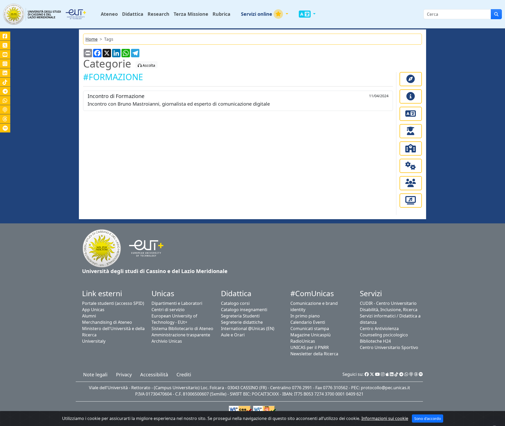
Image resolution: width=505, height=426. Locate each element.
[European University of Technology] (82, 14)
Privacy (124, 374)
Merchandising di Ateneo (107, 322)
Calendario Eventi (307, 322)
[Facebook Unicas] (367, 374)
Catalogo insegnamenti (244, 309)
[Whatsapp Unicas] (406, 374)
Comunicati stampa (309, 328)
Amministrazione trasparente (181, 335)
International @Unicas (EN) (247, 328)
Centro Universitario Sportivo (389, 347)
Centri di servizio (168, 309)
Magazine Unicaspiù (310, 335)
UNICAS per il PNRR (309, 347)
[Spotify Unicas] (421, 374)
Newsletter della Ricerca (314, 354)
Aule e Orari (233, 335)
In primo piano (305, 316)
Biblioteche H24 (375, 341)
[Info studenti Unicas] (411, 96)
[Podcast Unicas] (411, 374)
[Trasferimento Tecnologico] (411, 166)
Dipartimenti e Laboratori (177, 303)
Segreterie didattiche (242, 322)
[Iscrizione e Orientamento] (411, 79)
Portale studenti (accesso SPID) (113, 303)
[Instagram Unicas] (383, 374)
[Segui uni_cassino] (5, 45)
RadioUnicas (302, 341)
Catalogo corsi (235, 303)
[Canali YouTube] (5, 54)
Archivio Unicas (167, 341)
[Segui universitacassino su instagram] (5, 63)
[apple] (387, 374)
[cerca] (496, 14)
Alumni (89, 316)
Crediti (183, 374)
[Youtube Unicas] (377, 374)
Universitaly (93, 341)
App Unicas (93, 309)
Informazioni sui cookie (384, 418)
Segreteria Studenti (240, 316)
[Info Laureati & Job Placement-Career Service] (411, 131)
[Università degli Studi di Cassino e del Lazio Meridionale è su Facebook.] (5, 36)
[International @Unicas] (411, 114)
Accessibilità (154, 374)
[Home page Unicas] (32, 14)
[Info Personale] (411, 183)
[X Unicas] (372, 374)
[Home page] (102, 248)
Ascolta (148, 65)
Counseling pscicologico (384, 335)
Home (91, 39)
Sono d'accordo (427, 418)
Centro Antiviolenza (379, 328)
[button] (264, 14)
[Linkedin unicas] (5, 72)
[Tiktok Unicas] (396, 374)
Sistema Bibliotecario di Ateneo (182, 328)
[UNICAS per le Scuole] (411, 148)
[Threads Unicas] (416, 374)
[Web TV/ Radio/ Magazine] (411, 200)
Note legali (95, 374)
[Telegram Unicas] (401, 374)
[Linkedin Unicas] (391, 374)
